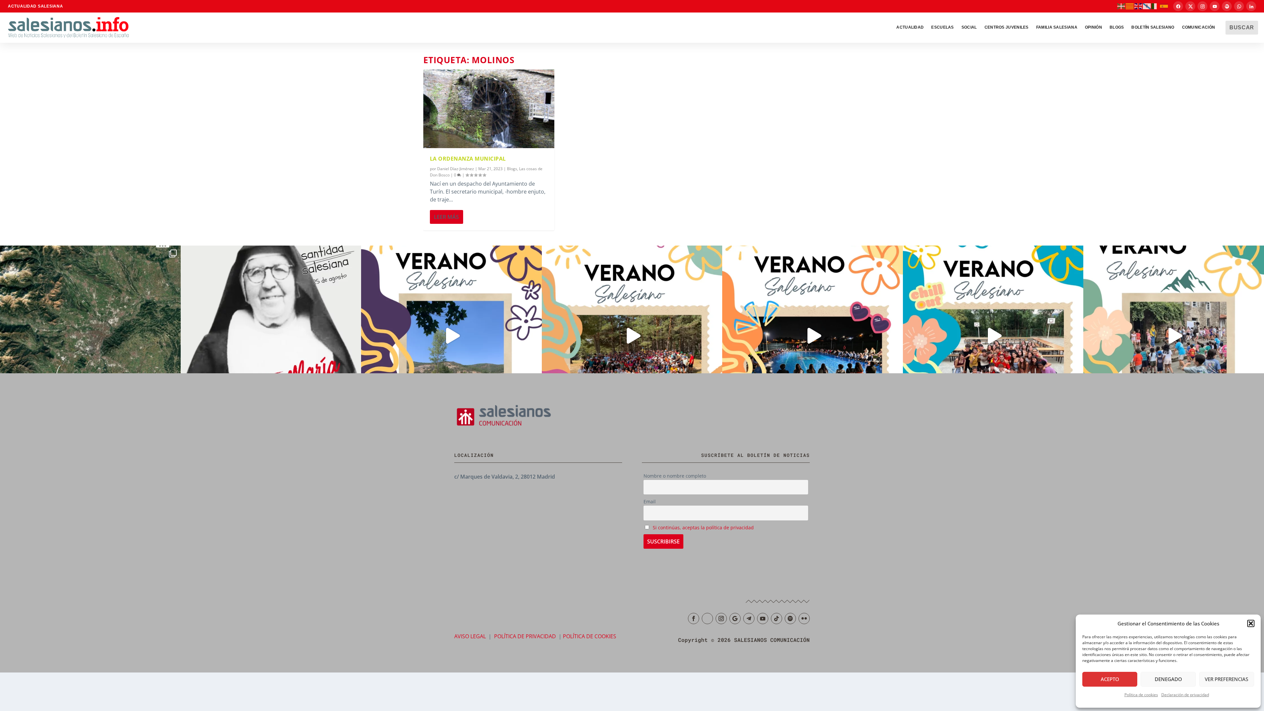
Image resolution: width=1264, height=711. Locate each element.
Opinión (1093, 27)
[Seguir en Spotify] (790, 618)
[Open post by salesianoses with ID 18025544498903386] (90, 336)
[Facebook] (1178, 6)
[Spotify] (1227, 6)
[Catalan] (1130, 6)
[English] (1138, 6)
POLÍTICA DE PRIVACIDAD (525, 636)
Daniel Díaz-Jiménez (455, 168)
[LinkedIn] (1251, 6)
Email (650, 501)
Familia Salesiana (1056, 27)
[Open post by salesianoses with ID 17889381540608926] (271, 336)
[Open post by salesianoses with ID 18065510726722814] (451, 336)
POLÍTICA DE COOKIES (589, 636)
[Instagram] (1202, 6)
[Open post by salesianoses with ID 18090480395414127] (632, 336)
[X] (1190, 6)
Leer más (446, 217)
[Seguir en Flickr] (804, 618)
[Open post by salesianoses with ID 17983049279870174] (812, 336)
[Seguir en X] (707, 618)
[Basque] (1121, 6)
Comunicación (1198, 27)
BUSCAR (1241, 27)
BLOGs (1117, 27)
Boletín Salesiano (1152, 27)
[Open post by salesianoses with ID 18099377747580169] (1173, 336)
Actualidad (910, 27)
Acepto (1110, 679)
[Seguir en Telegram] (748, 618)
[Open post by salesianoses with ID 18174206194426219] (993, 336)
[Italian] (1155, 6)
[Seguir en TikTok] (776, 618)
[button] (1251, 623)
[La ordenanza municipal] (488, 108)
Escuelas (942, 27)
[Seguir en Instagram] (721, 618)
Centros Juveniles (1007, 27)
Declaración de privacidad (1185, 695)
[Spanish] (1164, 6)
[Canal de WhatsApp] (1239, 6)
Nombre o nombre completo (675, 476)
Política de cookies (1141, 695)
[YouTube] (1215, 6)
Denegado (1168, 679)
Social (969, 27)
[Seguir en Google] (735, 618)
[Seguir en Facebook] (693, 618)
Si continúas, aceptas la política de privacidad (703, 527)
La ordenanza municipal (468, 158)
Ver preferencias (1226, 679)
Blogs (512, 168)
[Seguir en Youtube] (762, 618)
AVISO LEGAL (470, 636)
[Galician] (1147, 6)
